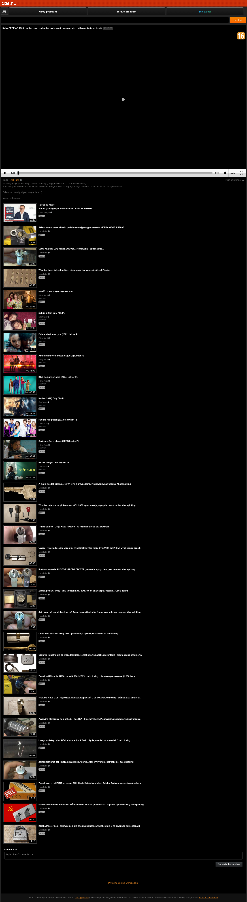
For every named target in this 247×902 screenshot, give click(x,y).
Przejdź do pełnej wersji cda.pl (123, 883)
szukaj (238, 20)
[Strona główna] (9, 3)
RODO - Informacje (208, 897)
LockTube (14, 180)
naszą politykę (82, 897)
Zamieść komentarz (229, 864)
